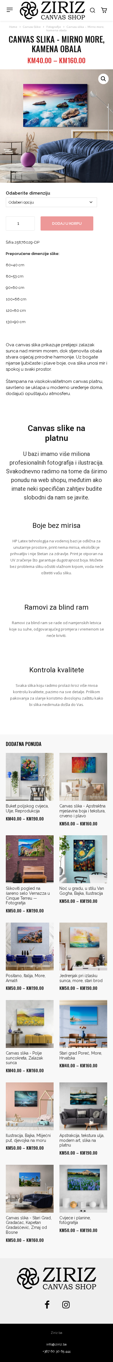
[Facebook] (47, 1305)
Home (13, 26)
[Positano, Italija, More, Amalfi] (30, 946)
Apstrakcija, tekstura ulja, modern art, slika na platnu (81, 1140)
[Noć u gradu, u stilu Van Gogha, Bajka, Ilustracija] (83, 859)
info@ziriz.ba (56, 1344)
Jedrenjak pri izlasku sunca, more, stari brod (81, 978)
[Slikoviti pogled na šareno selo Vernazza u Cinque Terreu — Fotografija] (30, 859)
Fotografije (53, 26)
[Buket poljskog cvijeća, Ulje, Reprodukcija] (30, 777)
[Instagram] (66, 1305)
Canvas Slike (32, 26)
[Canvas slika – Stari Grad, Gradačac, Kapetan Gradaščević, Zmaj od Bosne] (30, 1189)
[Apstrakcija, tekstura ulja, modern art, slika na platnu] (83, 1106)
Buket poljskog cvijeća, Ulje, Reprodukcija (27, 808)
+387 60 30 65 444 (56, 1351)
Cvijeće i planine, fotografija (75, 1220)
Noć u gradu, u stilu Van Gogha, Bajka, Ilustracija (81, 891)
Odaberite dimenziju (28, 193)
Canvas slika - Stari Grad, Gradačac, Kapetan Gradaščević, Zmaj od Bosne (29, 1225)
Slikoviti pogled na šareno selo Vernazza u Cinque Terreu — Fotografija (28, 895)
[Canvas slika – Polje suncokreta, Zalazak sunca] (30, 1024)
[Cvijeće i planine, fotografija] (83, 1189)
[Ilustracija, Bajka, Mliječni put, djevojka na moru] (30, 1106)
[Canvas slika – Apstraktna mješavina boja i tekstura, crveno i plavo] (83, 777)
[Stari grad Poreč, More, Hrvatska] (83, 1024)
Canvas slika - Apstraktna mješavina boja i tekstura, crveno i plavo (82, 811)
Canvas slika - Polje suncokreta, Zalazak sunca (24, 1058)
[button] (92, 10)
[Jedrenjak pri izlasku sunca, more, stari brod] (83, 946)
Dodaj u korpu (67, 223)
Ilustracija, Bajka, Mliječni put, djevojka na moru (28, 1138)
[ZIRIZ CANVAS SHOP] (52, 10)
